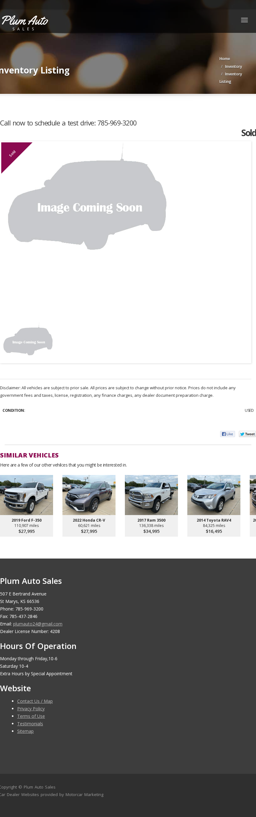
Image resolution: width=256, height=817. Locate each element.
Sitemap (25, 731)
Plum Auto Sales (40, 787)
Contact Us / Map (35, 701)
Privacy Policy (31, 709)
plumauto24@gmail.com (37, 624)
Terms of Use (31, 716)
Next (240, 339)
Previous (10, 339)
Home (224, 58)
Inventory (233, 66)
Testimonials (30, 724)
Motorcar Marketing (84, 794)
